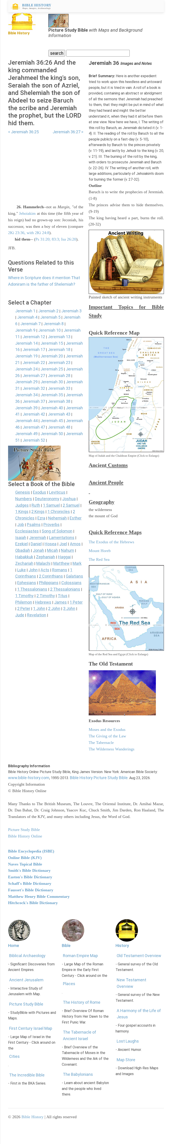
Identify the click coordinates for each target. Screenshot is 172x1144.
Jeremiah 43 (59, 414)
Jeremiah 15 (52, 343)
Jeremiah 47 (34, 427)
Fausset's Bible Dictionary (30, 890)
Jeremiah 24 (26, 369)
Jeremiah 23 (59, 362)
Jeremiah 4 (27, 317)
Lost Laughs (128, 1041)
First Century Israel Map (30, 1028)
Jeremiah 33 (59, 388)
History (122, 945)
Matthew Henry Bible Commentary (39, 896)
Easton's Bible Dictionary (30, 877)
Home (13, 945)
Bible (66, 945)
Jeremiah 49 (26, 433)
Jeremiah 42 (34, 414)
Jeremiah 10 (49, 330)
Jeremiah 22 (34, 362)
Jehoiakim (27, 213)
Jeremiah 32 (34, 388)
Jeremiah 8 (53, 323)
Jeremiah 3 (71, 311)
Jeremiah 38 (59, 401)
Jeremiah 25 (52, 369)
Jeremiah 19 (26, 356)
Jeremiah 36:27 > (68, 131)
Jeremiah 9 (25, 330)
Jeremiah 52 (34, 440)
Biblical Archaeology (27, 955)
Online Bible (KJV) (25, 857)
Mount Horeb (100, 550)
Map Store (126, 1059)
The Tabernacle (101, 742)
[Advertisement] (45, 166)
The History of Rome (81, 1002)
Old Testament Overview (139, 955)
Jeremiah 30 (52, 381)
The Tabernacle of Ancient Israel (79, 1035)
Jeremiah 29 (26, 381)
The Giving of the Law (107, 736)
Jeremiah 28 (59, 375)
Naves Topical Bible (25, 864)
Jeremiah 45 (52, 420)
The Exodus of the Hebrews (111, 542)
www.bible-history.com (28, 777)
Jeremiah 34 (26, 394)
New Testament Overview (131, 983)
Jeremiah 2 (48, 311)
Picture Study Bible (26, 1004)
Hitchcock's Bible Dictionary (33, 903)
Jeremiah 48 (59, 427)
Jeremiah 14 (26, 343)
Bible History (32, 1117)
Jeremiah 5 (50, 317)
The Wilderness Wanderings (111, 749)
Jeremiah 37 (34, 401)
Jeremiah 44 (26, 420)
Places (69, 983)
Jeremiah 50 (52, 433)
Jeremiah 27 (34, 375)
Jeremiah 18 (59, 349)
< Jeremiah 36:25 (23, 131)
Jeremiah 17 (34, 349)
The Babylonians (78, 1074)
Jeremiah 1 (25, 311)
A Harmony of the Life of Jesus (139, 1013)
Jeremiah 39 (26, 407)
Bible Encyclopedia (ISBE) (31, 851)
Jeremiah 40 (52, 407)
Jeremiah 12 (34, 336)
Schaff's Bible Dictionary (29, 883)
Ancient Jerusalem (26, 979)
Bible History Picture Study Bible (99, 777)
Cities (14, 1056)
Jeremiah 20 (52, 356)
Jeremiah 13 (59, 336)
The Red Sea (99, 559)
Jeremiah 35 (52, 394)
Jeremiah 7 (30, 323)
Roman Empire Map (80, 955)
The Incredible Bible (27, 1075)
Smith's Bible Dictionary (29, 870)
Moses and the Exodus (107, 729)
